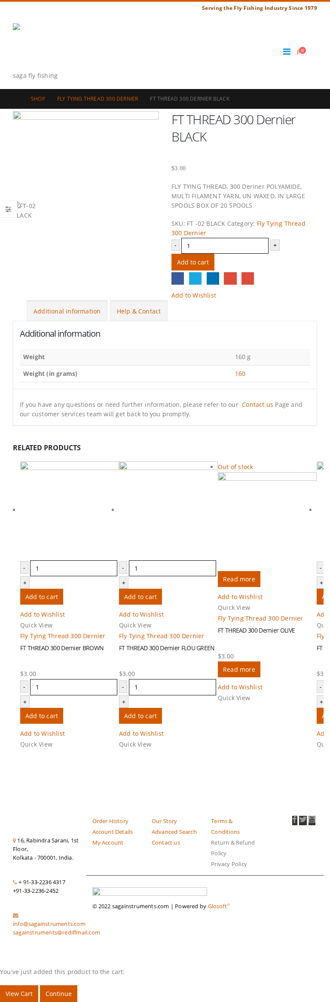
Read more (239, 579)
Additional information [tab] (67, 311)
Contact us (257, 404)
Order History (110, 821)
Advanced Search (174, 832)
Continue (59, 994)
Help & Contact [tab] (139, 311)
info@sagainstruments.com (49, 924)
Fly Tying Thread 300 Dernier (63, 636)
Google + (230, 278)
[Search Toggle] (298, 51)
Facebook (177, 278)
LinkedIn (213, 278)
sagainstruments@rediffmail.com (56, 932)
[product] (69, 510)
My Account (108, 842)
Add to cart (193, 262)
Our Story (164, 821)
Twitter (195, 278)
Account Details (112, 832)
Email (247, 278)
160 (240, 373)
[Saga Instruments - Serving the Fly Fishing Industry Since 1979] (36, 47)
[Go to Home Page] (16, 99)
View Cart (19, 994)
